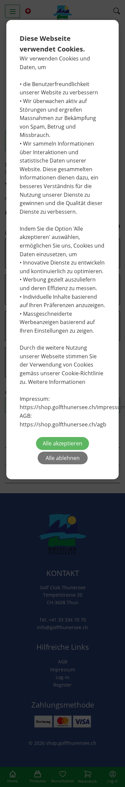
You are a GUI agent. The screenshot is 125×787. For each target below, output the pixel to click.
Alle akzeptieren (62, 443)
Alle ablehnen (63, 458)
